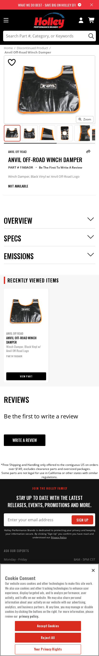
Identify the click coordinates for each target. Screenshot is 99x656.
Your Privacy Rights (48, 649)
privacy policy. (29, 616)
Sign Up (82, 519)
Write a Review (24, 440)
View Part (26, 376)
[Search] (90, 36)
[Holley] (49, 20)
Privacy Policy (59, 537)
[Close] (93, 570)
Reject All (48, 637)
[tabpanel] (26, 335)
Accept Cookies (48, 625)
